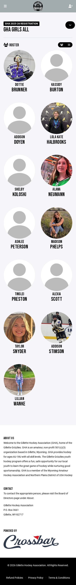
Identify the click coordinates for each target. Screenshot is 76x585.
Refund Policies (14, 577)
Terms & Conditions (59, 577)
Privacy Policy (35, 577)
